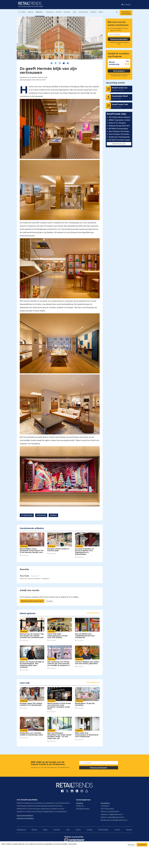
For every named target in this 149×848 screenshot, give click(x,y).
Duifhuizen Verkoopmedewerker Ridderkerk (120, 137)
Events (58, 12)
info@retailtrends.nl (116, 814)
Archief (117, 830)
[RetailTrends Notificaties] (86, 791)
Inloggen (49, 601)
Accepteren (142, 845)
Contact (93, 12)
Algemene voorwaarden (25, 818)
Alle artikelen (93, 613)
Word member (118, 71)
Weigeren (131, 845)
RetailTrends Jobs (118, 144)
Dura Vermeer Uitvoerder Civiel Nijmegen (120, 134)
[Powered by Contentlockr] (74, 840)
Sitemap (129, 830)
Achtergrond (21, 830)
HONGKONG (41, 515)
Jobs (74, 12)
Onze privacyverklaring (25, 815)
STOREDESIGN (27, 515)
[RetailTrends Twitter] (67, 792)
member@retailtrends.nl (118, 820)
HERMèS (53, 515)
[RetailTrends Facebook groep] (62, 791)
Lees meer (72, 844)
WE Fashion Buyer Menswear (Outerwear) (120, 117)
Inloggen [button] (127, 4)
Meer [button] (101, 12)
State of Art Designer (117, 123)
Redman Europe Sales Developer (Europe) (120, 126)
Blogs (45, 830)
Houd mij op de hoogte (118, 39)
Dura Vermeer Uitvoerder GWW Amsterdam (120, 131)
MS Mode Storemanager (118, 128)
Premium (50, 12)
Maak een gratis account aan (31, 601)
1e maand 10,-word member (126, 13)
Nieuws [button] (39, 12)
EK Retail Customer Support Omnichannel (120, 140)
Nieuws (34, 830)
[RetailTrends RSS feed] (77, 791)
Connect (67, 12)
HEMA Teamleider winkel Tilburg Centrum (120, 120)
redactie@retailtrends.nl (115, 817)
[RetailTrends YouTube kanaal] (72, 791)
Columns (57, 830)
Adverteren (83, 12)
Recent (31, 12)
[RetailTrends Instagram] (82, 791)
